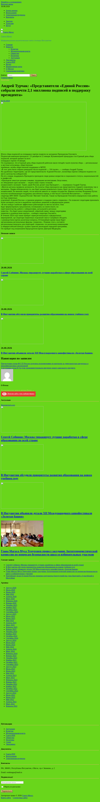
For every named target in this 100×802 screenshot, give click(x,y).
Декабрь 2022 (11, 684)
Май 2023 (10, 673)
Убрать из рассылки (11, 787)
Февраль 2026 (11, 601)
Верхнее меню (7, 4)
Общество (15, 53)
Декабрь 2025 (11, 605)
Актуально (15, 58)
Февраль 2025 (11, 627)
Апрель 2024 (11, 649)
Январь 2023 (11, 682)
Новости (9, 47)
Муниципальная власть (20, 51)
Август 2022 (11, 693)
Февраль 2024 (11, 653)
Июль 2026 (10, 590)
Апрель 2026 (11, 596)
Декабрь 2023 (11, 658)
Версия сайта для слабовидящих (20, 394)
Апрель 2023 (11, 675)
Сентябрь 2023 (12, 664)
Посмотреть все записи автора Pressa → (17, 390)
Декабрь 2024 (11, 632)
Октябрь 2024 (11, 636)
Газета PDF (10, 62)
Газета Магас (6, 36)
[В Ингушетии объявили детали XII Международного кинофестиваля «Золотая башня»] (22, 343)
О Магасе (10, 69)
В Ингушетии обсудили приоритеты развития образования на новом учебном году (45, 314)
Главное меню (7, 78)
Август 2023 (11, 667)
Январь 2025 (11, 629)
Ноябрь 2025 (11, 607)
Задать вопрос (12, 10)
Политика (15, 56)
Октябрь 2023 (11, 662)
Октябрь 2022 (11, 689)
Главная (9, 45)
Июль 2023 (10, 669)
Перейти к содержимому (11, 2)
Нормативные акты (14, 67)
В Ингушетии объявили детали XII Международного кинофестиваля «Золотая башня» (47, 353)
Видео (8, 64)
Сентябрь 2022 (12, 691)
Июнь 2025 (10, 618)
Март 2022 (10, 704)
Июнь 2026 (10, 592)
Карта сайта (6, 798)
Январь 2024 (11, 656)
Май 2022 (10, 699)
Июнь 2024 (10, 645)
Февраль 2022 (11, 706)
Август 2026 (11, 588)
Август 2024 (11, 640)
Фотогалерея (11, 13)
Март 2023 (10, 678)
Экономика (10, 744)
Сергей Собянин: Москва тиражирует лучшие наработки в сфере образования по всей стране (45, 565)
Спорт (8, 742)
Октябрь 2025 (11, 610)
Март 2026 (10, 599)
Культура (14, 49)
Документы (10, 60)
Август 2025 (11, 614)
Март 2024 (10, 651)
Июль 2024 (10, 643)
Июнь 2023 (10, 671)
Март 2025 (10, 625)
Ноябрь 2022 (11, 686)
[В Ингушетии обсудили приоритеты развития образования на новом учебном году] (22, 304)
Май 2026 (10, 594)
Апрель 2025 (11, 623)
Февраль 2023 (11, 680)
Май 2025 (10, 621)
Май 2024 (10, 647)
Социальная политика (15, 71)
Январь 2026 (11, 603)
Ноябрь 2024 (11, 634)
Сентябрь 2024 (12, 638)
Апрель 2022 (11, 702)
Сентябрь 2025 (12, 612)
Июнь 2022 (10, 697)
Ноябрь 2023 (11, 660)
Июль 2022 (10, 695)
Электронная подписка (15, 15)
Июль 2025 (10, 616)
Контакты (10, 17)
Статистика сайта (20, 798)
